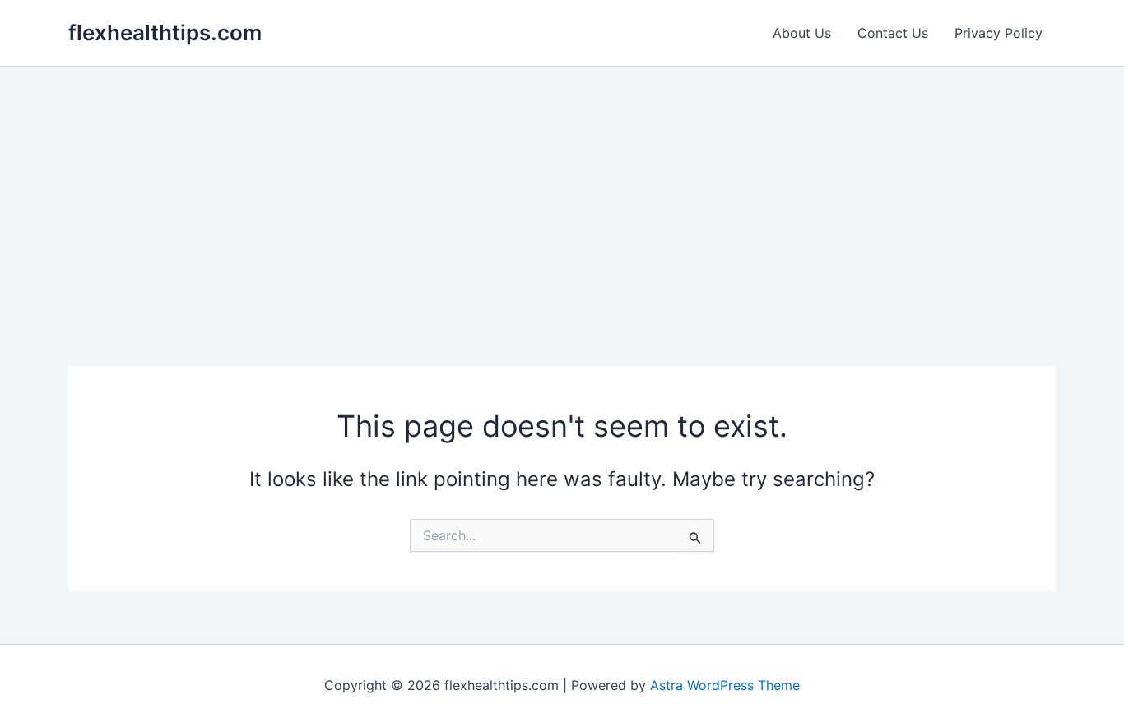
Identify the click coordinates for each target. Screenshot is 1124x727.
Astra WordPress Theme (725, 685)
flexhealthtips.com (165, 32)
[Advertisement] (562, 190)
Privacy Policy (998, 33)
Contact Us (892, 33)
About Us (802, 33)
